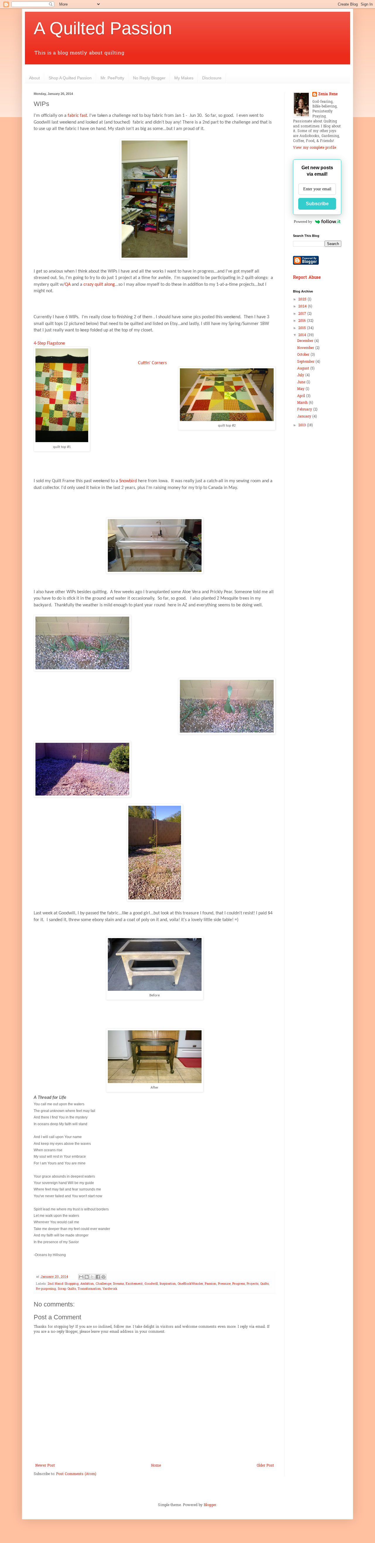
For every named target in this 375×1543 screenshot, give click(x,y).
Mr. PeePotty (112, 78)
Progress (238, 1284)
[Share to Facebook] (98, 1277)
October (304, 354)
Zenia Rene (328, 94)
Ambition (87, 1284)
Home (156, 1465)
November (306, 348)
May (301, 389)
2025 (303, 299)
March (303, 403)
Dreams (118, 1284)
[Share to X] (92, 1277)
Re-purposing (46, 1289)
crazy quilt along (99, 284)
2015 (302, 328)
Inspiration (168, 1284)
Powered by (303, 221)
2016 (302, 321)
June (301, 382)
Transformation (89, 1289)
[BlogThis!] (87, 1277)
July (301, 375)
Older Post (265, 1465)
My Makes (183, 78)
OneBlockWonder (190, 1284)
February (305, 409)
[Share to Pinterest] (103, 1277)
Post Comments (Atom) (76, 1474)
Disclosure (211, 78)
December (305, 341)
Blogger (210, 1505)
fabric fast (77, 115)
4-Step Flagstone (49, 343)
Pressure (224, 1284)
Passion (210, 1284)
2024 (303, 306)
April (301, 396)
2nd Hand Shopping (63, 1284)
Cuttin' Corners (152, 363)
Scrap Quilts (67, 1289)
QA (68, 284)
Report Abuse (307, 278)
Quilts (264, 1284)
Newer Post (45, 1465)
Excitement (134, 1284)
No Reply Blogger (149, 78)
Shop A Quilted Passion (70, 78)
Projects (252, 1284)
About (34, 78)
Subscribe (317, 203)
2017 (302, 314)
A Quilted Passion (103, 28)
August (303, 368)
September (306, 362)
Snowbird (128, 481)
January (304, 416)
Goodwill (151, 1284)
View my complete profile (314, 147)
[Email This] (81, 1277)
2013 (302, 425)
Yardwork (110, 1289)
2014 (302, 335)
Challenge (103, 1284)
